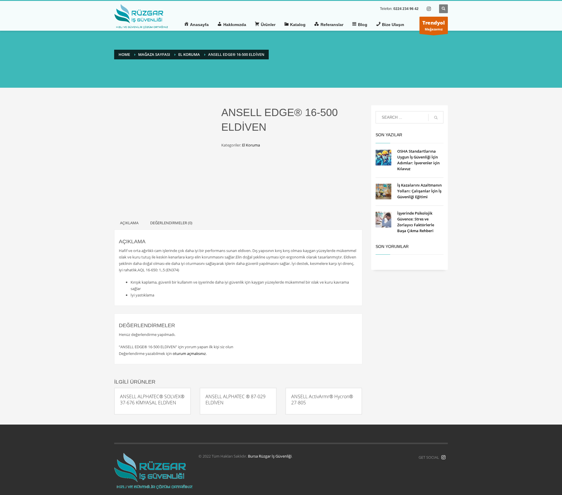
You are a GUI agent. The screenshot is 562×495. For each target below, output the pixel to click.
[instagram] (428, 8)
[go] (435, 117)
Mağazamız (433, 25)
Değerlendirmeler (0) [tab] (171, 222)
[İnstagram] (443, 457)
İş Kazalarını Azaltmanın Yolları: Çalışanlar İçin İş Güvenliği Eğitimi (419, 190)
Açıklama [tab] (129, 222)
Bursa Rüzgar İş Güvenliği (270, 456)
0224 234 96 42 (406, 9)
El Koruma (251, 145)
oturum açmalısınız (189, 353)
